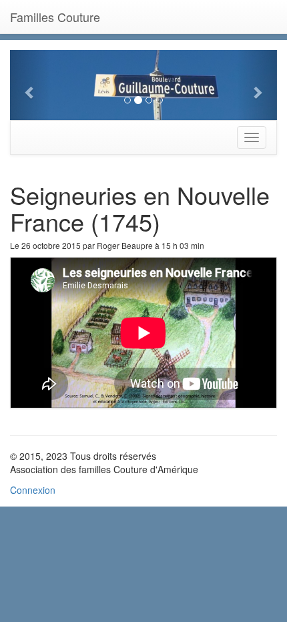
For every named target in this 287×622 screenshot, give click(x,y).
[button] (30, 85)
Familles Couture (55, 16)
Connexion (32, 490)
